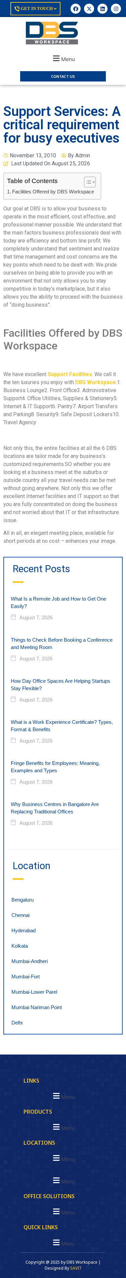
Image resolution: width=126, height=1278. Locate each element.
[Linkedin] (102, 9)
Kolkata (19, 946)
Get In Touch (37, 8)
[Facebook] (76, 9)
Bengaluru (22, 900)
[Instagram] (116, 9)
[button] (63, 58)
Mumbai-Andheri (29, 961)
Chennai (20, 915)
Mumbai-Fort (25, 976)
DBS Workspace (95, 382)
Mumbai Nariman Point (36, 1007)
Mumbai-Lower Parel (34, 992)
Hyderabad (23, 930)
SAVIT (76, 1268)
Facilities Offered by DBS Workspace (53, 191)
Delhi (17, 1022)
